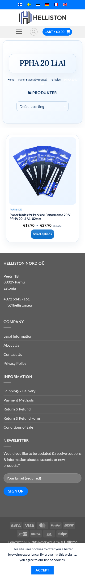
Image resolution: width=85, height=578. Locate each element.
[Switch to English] (64, 5)
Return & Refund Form (22, 418)
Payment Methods (19, 400)
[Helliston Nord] (42, 17)
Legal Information (18, 336)
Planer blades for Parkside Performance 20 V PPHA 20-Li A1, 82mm (40, 217)
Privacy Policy (15, 363)
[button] (19, 31)
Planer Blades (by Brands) (32, 79)
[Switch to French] (55, 5)
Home (11, 79)
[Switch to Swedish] (29, 5)
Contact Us (13, 354)
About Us (11, 345)
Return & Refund (17, 409)
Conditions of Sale (18, 427)
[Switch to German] (46, 5)
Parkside (56, 79)
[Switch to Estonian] (38, 5)
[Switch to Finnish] (20, 5)
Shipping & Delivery (19, 391)
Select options (42, 234)
